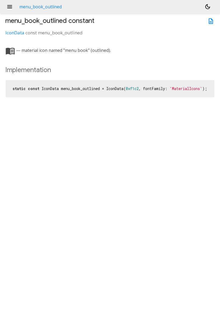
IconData (14, 33)
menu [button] (9, 6)
